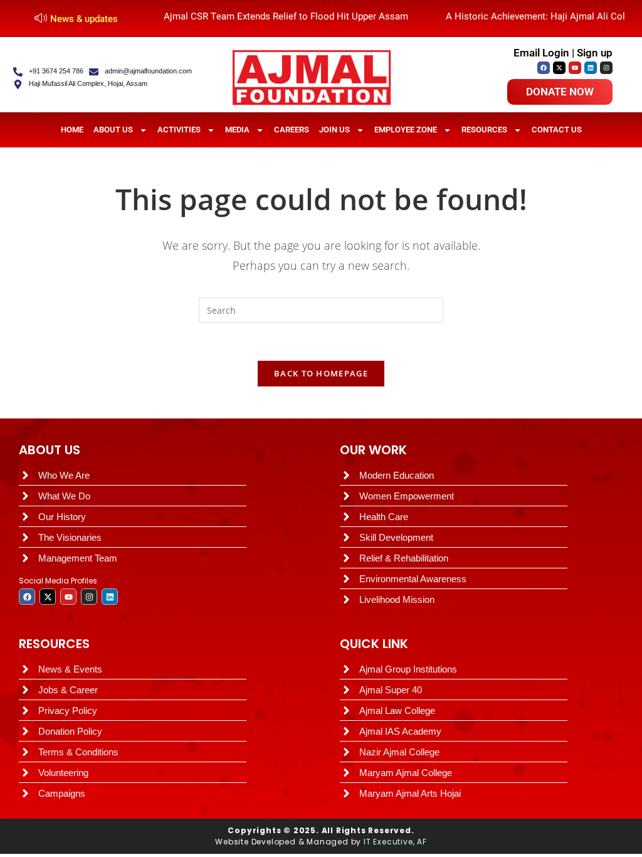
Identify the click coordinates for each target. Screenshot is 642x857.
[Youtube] (575, 67)
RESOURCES (54, 643)
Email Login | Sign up (563, 52)
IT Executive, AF (395, 841)
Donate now (560, 91)
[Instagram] (606, 67)
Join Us (334, 129)
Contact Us (557, 129)
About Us (113, 129)
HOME (72, 129)
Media (237, 129)
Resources (484, 129)
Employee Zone (405, 129)
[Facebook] (543, 67)
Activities (179, 129)
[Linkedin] (590, 67)
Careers (291, 129)
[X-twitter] (559, 67)
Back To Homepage (321, 373)
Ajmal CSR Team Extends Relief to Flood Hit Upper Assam (286, 16)
